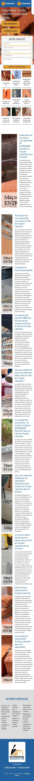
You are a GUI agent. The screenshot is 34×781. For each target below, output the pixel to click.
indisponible (10, 4)
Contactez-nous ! (11, 31)
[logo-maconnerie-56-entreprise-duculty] (17, 752)
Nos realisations (10, 24)
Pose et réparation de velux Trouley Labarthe (16, 713)
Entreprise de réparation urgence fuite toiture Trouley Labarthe (5, 710)
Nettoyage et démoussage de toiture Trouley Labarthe (27, 718)
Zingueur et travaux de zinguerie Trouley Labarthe (15, 722)
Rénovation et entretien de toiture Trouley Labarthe (27, 708)
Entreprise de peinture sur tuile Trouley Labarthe (27, 727)
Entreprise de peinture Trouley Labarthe (5, 719)
